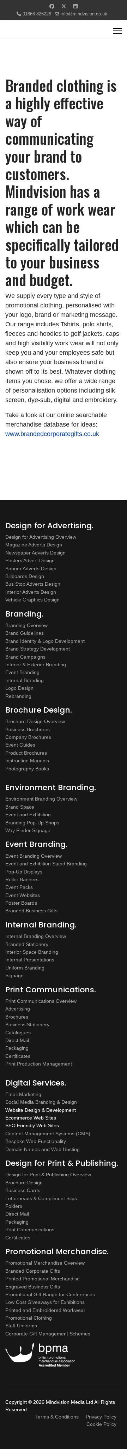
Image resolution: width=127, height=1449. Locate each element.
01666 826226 (37, 14)
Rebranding (18, 696)
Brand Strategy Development (37, 649)
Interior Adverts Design (30, 592)
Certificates (17, 1056)
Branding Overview (26, 625)
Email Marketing (23, 1094)
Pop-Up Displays (23, 872)
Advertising (17, 1009)
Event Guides (20, 745)
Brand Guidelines (24, 633)
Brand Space (19, 807)
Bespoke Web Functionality (35, 1141)
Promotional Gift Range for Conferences (50, 1294)
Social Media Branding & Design (41, 1102)
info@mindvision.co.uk (84, 14)
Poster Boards (21, 903)
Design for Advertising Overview (40, 537)
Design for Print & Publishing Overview (48, 1174)
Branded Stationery (26, 944)
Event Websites (22, 895)
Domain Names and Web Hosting (42, 1149)
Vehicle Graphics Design (32, 600)
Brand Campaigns (25, 657)
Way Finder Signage (27, 830)
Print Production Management (38, 1064)
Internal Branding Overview (35, 936)
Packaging (17, 1048)
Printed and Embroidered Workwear (45, 1310)
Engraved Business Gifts (32, 1287)
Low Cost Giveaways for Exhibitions (45, 1302)
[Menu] (117, 30)
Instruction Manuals (27, 760)
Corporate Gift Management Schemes (47, 1333)
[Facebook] (51, 6)
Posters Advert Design (30, 560)
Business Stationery (27, 1024)
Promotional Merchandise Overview (45, 1263)
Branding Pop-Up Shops (32, 822)
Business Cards (22, 1190)
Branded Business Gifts (31, 910)
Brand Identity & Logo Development (45, 641)
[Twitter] (63, 6)
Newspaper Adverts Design (35, 553)
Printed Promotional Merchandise (42, 1278)
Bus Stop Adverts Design (32, 584)
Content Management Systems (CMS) (47, 1133)
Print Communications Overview (41, 1001)
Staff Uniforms (21, 1325)
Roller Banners (21, 879)
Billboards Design (24, 576)
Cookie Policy (101, 1424)
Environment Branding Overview (41, 799)
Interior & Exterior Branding (35, 664)
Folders (13, 1206)
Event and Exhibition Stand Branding (46, 863)
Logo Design (19, 688)
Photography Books (27, 768)
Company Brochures (28, 737)
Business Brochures (27, 729)
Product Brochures (26, 753)
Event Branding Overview (33, 856)
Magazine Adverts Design (33, 544)
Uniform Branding (24, 968)
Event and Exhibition (28, 814)
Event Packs (19, 887)
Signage (14, 975)
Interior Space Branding (31, 952)
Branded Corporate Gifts (32, 1271)
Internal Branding (24, 680)
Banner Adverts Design (30, 568)
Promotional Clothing (28, 1318)
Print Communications (29, 1229)
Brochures (16, 1017)
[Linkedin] (75, 6)
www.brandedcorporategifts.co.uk (52, 433)
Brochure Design (24, 1182)
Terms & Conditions (57, 1417)
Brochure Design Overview (35, 721)
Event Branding (22, 672)
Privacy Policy (101, 1417)
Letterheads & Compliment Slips (41, 1198)
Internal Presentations (29, 959)
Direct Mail (17, 1040)
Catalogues (18, 1032)
